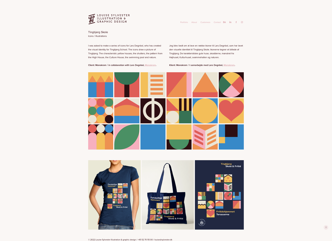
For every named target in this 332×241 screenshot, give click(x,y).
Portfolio (184, 22)
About (194, 22)
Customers (205, 22)
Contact (217, 22)
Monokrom (150, 65)
